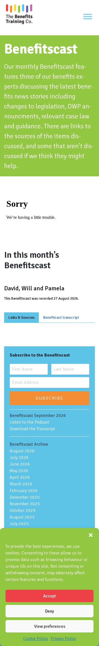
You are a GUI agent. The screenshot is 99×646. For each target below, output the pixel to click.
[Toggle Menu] (87, 16)
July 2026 (19, 457)
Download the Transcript (32, 429)
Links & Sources (21, 317)
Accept (49, 596)
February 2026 (24, 490)
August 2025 (22, 517)
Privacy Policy (63, 638)
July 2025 (19, 524)
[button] (91, 535)
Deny (49, 611)
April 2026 (20, 477)
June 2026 (20, 464)
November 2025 (25, 504)
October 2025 (22, 510)
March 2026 (21, 484)
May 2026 (19, 471)
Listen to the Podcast (29, 422)
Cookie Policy (35, 638)
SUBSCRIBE (50, 398)
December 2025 (25, 497)
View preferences (49, 626)
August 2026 (22, 451)
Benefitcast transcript (61, 317)
